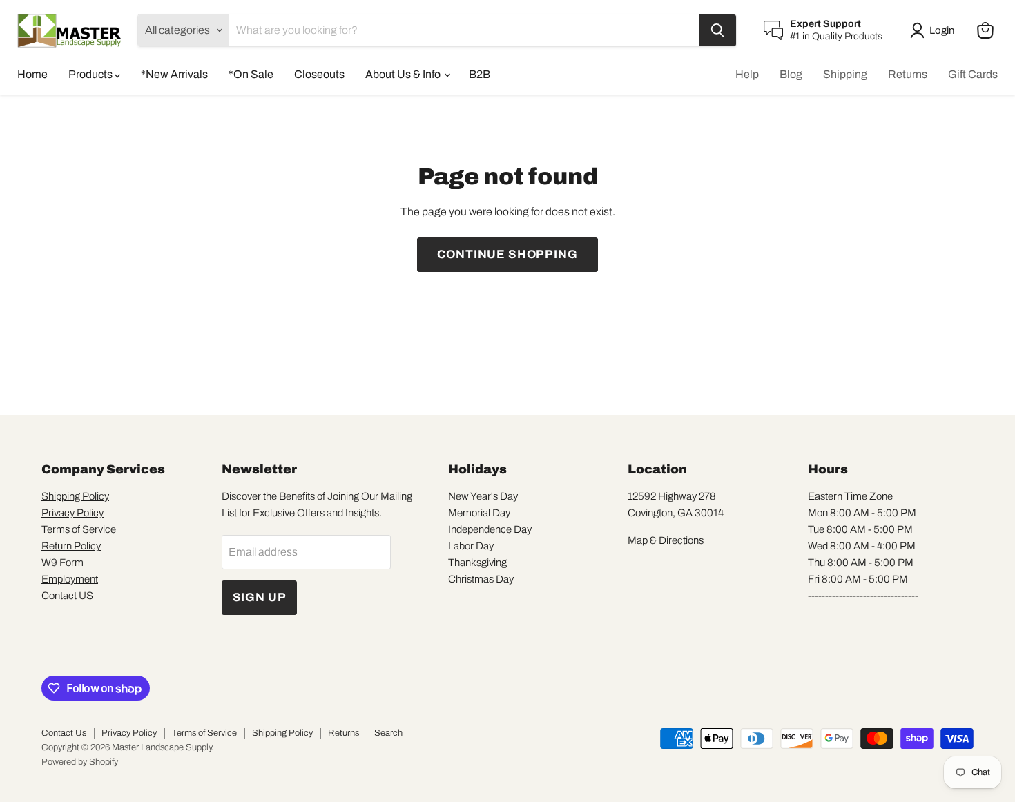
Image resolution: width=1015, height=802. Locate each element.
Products (91, 74)
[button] (935, 30)
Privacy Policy (72, 512)
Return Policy (71, 545)
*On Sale (251, 74)
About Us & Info (404, 74)
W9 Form (62, 562)
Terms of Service (78, 529)
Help (747, 74)
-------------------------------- (863, 595)
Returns (907, 74)
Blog (791, 74)
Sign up (260, 597)
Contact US (67, 595)
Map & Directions (666, 540)
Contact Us (63, 733)
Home (32, 74)
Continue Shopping (507, 254)
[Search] (717, 30)
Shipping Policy (75, 496)
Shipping (845, 74)
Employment (69, 579)
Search (388, 733)
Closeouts (319, 74)
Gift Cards (973, 74)
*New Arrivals (174, 74)
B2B (479, 74)
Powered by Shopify (79, 762)
